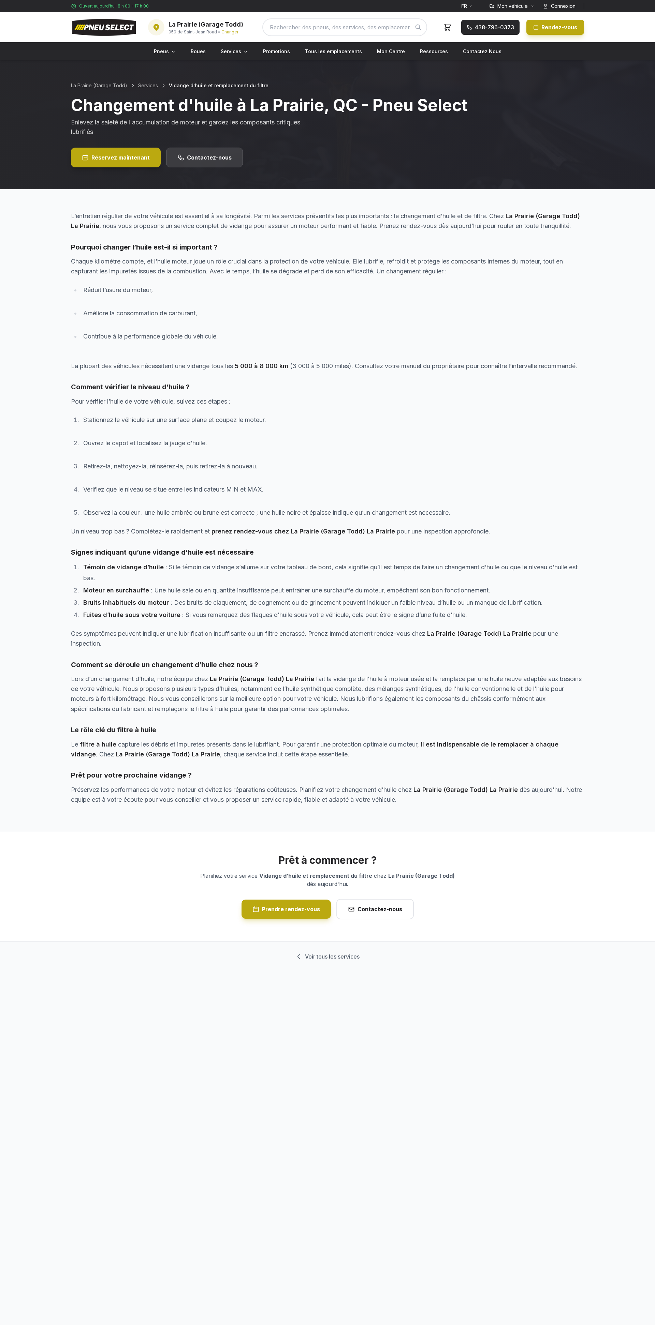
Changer (229, 31)
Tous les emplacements (333, 51)
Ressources (434, 51)
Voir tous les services (332, 956)
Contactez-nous (209, 157)
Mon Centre (391, 51)
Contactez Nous (482, 51)
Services (231, 51)
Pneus (161, 51)
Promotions (276, 51)
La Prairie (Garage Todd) (99, 85)
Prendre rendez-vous (291, 909)
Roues (198, 51)
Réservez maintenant (120, 157)
